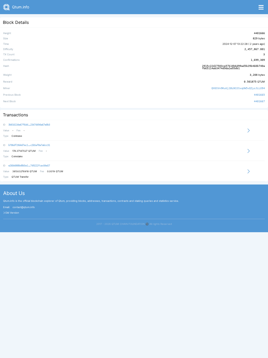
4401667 (259, 101)
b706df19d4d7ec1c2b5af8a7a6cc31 (29, 145)
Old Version (12, 212)
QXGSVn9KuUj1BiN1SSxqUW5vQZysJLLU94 (238, 88)
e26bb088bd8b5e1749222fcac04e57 (29, 165)
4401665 (259, 94)
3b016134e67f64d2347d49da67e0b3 (29, 124)
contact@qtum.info (24, 207)
